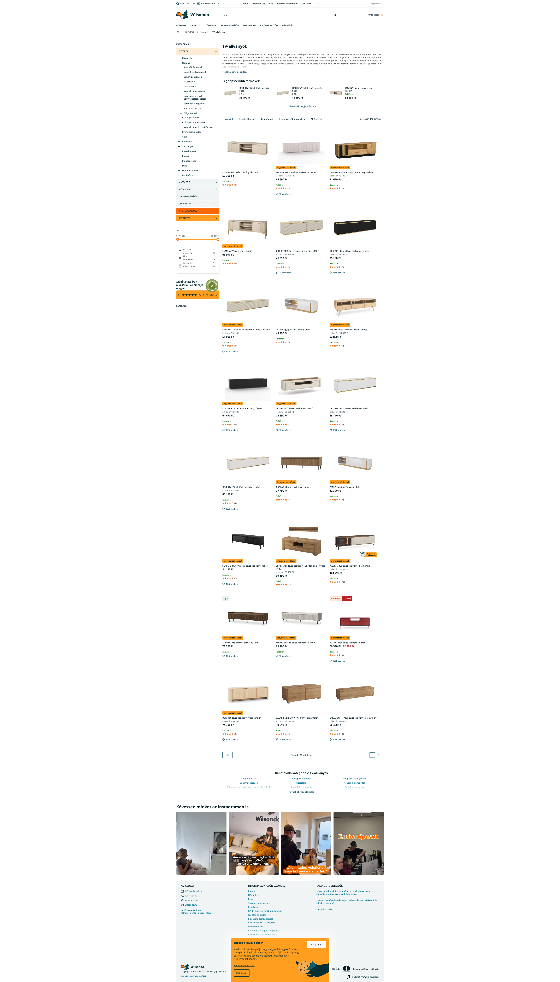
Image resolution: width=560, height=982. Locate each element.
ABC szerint (316, 119)
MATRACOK (184, 182)
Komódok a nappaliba (195, 103)
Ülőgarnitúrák (191, 113)
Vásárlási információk (287, 3)
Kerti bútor (187, 175)
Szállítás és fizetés (257, 914)
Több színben (199, 266)
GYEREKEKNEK (186, 203)
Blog (271, 3)
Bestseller (199, 263)
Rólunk (246, 3)
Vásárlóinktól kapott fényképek (263, 930)
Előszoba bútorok (191, 170)
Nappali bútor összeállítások (198, 127)
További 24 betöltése (301, 755)
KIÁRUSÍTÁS (184, 218)
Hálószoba (187, 58)
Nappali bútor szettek (194, 91)
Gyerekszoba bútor (191, 131)
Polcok (185, 156)
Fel (228, 755)
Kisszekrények (189, 151)
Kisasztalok (189, 81)
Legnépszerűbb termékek (292, 119)
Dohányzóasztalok (193, 76)
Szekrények (187, 146)
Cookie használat (324, 909)
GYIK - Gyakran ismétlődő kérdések (265, 911)
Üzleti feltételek (256, 926)
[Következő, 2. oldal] (372, 755)
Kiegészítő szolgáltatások (260, 918)
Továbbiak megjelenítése (301, 791)
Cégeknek (306, 3)
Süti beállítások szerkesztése (193, 976)
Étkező (185, 165)
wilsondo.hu (191, 904)
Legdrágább (267, 119)
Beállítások (241, 972)
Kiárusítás (199, 259)
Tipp (199, 256)
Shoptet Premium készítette (365, 976)
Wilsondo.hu (191, 900)
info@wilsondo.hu (194, 891)
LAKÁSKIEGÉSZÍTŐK (188, 196)
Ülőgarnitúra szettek (195, 122)
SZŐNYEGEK (184, 189)
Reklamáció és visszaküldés (261, 922)
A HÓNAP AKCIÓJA (188, 210)
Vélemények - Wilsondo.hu (261, 934)
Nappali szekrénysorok (195, 72)
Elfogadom (316, 944)
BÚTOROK (183, 51)
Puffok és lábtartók (193, 108)
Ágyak (185, 136)
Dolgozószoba (189, 160)
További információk (244, 965)
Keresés (335, 15)
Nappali (186, 63)
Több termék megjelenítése (300, 106)
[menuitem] (181, 25)
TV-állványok (190, 86)
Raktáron (199, 249)
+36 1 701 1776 (192, 895)
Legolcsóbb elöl (247, 119)
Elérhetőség (259, 3)
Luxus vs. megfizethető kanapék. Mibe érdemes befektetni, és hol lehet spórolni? (346, 901)
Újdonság (199, 253)
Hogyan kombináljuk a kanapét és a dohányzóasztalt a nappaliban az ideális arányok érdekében (343, 892)
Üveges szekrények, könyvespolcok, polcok (195, 97)
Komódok (187, 141)
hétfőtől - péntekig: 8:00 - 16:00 (196, 911)
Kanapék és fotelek (193, 67)
